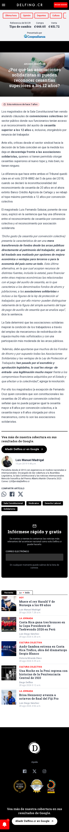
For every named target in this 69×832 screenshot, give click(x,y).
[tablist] (34, 592)
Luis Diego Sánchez (29, 634)
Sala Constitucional (13, 503)
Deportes (41, 15)
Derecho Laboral (53, 503)
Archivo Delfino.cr (34, 64)
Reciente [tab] (8, 592)
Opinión (27, 15)
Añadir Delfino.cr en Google (22, 449)
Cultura (55, 15)
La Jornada (26, 618)
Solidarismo (9, 509)
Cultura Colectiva (30, 642)
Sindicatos (33, 503)
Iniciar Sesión (60, 5)
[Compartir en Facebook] (12, 494)
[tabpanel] (34, 651)
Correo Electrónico (17, 551)
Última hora (11, 15)
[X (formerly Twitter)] (34, 771)
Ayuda (34, 762)
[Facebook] (24, 771)
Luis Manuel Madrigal (29, 609)
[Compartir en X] (20, 494)
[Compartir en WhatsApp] (3, 494)
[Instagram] (44, 771)
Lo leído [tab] (24, 592)
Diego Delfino (26, 682)
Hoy (21, 597)
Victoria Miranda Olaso (30, 658)
